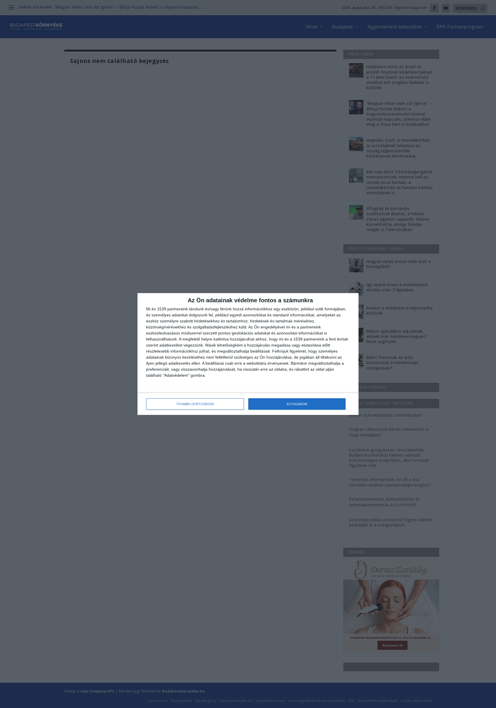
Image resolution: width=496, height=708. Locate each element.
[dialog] (248, 354)
